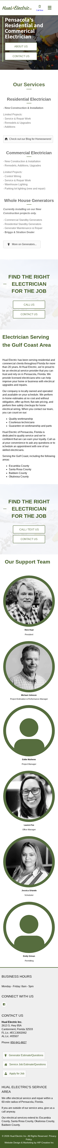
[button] (21, 46)
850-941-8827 (18, 1042)
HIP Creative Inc (45, 1142)
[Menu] (49, 7)
